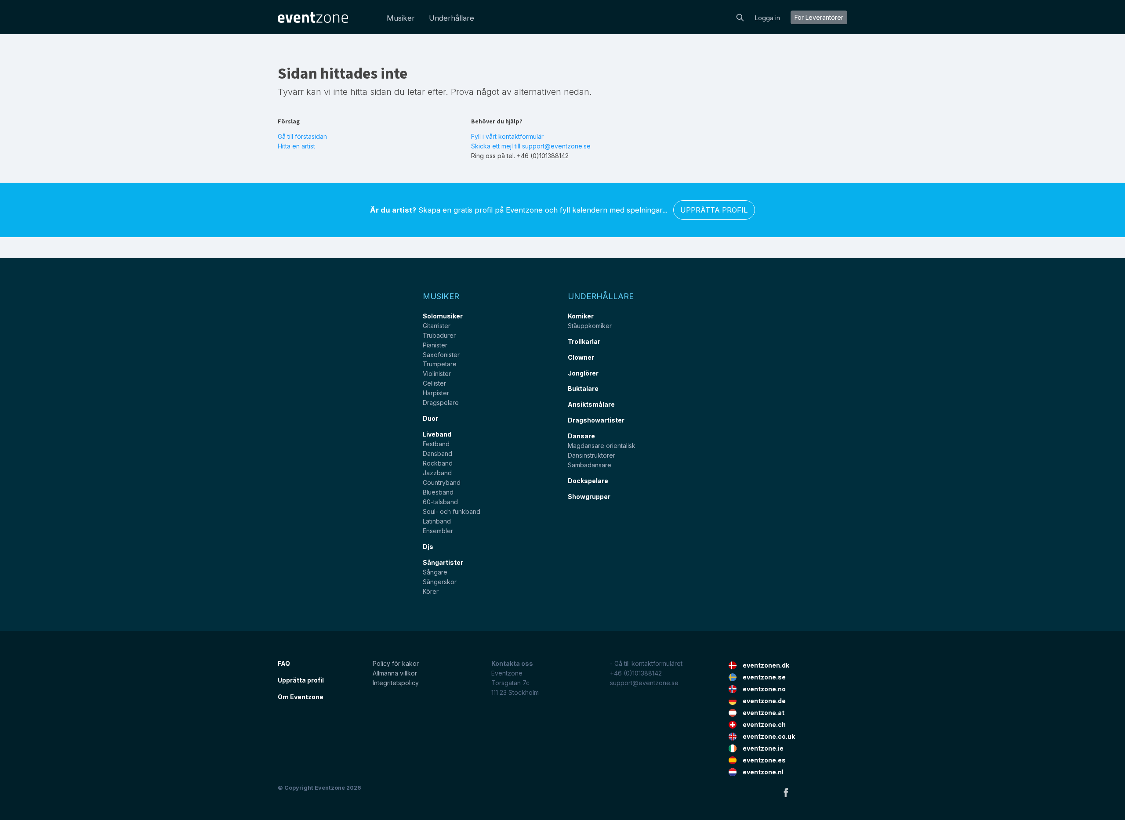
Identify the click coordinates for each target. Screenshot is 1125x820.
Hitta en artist (296, 146)
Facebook (785, 792)
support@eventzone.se (644, 682)
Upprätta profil (714, 210)
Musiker (401, 18)
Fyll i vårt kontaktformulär (507, 136)
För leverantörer (819, 17)
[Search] (740, 16)
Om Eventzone (300, 697)
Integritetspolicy (396, 682)
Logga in (767, 18)
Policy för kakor (396, 663)
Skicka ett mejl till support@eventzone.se (531, 146)
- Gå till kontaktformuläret (646, 663)
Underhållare (451, 18)
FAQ (284, 663)
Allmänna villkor (395, 673)
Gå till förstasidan (302, 136)
